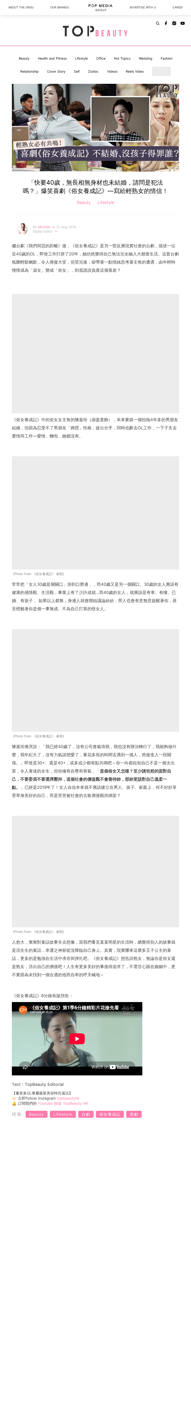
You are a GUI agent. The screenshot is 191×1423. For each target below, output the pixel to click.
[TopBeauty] (95, 31)
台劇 (86, 1114)
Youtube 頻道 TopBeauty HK (63, 1103)
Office (101, 58)
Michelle (44, 227)
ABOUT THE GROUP (21, 7)
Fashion (166, 58)
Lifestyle (81, 58)
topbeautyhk (68, 1098)
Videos (112, 71)
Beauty (24, 58)
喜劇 (134, 1114)
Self (77, 71)
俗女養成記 (109, 1114)
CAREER (178, 7)
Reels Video (135, 71)
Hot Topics (122, 58)
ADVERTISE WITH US (143, 7)
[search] (158, 23)
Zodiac (93, 71)
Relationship (29, 71)
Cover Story (56, 71)
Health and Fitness (52, 58)
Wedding (145, 58)
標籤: (18, 1114)
